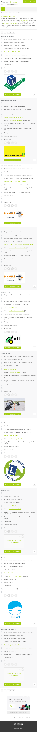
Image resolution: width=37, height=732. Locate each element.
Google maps (20, 42)
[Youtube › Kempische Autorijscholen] (15, 664)
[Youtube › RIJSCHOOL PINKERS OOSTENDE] (15, 205)
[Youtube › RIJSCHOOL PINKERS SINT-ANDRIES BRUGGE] (15, 268)
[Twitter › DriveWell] (5, 595)
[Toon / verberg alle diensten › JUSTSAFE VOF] (20, 381)
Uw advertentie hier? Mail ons (18, 712)
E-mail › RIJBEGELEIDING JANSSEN (13, 117)
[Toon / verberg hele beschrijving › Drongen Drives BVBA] (20, 442)
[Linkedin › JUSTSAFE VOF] (12, 394)
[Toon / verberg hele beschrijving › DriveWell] (20, 579)
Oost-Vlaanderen (8, 426)
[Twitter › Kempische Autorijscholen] (5, 664)
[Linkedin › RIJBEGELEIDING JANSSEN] (12, 142)
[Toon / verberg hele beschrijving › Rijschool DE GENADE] (20, 58)
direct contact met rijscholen (10, 23)
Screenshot (25, 55)
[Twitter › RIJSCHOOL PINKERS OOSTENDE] (5, 205)
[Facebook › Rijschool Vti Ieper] (8, 332)
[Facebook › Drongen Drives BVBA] (8, 456)
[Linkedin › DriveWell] (12, 595)
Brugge (15, 235)
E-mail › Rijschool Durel (10, 505)
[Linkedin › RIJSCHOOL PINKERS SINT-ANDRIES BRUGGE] (12, 268)
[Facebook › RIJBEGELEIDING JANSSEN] (8, 142)
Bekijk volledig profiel (12, 94)
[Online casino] (18, 696)
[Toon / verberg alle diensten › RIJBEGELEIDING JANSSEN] (20, 129)
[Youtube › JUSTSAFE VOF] (15, 394)
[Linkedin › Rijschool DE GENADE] (12, 71)
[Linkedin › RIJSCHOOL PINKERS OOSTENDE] (12, 205)
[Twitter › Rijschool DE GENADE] (5, 71)
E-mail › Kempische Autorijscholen (12, 645)
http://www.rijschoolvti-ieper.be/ (16, 311)
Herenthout (13, 635)
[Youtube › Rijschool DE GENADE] (15, 71)
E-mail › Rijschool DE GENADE (12, 52)
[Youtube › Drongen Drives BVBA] (15, 456)
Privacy (21, 728)
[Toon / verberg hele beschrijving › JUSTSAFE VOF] (20, 376)
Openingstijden (8, 64)
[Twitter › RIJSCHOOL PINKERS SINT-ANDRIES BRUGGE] (5, 268)
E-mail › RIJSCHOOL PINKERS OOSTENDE (15, 181)
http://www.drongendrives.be (16, 438)
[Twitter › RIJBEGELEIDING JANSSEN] (5, 142)
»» (13, 32)
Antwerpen (6, 42)
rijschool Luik (24, 20)
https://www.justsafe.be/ (15, 372)
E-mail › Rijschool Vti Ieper (10, 307)
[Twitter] (15, 724)
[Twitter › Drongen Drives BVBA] (5, 456)
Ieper (15, 298)
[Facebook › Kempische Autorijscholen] (8, 664)
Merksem (12, 42)
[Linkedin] (21, 724)
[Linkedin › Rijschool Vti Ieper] (12, 332)
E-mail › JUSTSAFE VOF (10, 369)
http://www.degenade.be (14, 55)
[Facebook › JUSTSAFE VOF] (8, 394)
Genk (10, 496)
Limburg (6, 359)
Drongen (16, 426)
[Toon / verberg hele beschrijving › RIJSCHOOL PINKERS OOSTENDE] (20, 188)
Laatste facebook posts (10, 136)
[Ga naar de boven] (34, 94)
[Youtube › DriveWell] (15, 595)
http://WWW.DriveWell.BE (15, 576)
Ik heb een (29, 1)
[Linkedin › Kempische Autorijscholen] (12, 664)
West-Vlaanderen (8, 172)
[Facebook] (18, 724)
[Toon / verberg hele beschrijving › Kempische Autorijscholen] (20, 651)
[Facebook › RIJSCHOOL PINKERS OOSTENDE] (8, 205)
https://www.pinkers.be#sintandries (17, 248)
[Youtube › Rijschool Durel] (15, 531)
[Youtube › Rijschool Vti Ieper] (15, 332)
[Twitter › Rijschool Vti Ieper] (5, 332)
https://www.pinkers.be (14, 184)
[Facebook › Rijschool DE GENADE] (8, 71)
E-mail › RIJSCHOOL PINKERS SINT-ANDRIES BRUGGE (18, 244)
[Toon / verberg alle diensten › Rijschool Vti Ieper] (20, 318)
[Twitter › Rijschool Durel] (5, 531)
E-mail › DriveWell (8, 573)
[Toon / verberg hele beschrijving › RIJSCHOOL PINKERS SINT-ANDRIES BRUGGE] (20, 252)
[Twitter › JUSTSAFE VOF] (5, 394)
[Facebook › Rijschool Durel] (8, 531)
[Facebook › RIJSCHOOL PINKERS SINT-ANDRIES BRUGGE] (8, 268)
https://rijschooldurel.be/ (15, 509)
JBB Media (17, 728)
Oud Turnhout (13, 106)
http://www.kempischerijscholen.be (17, 648)
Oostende (16, 172)
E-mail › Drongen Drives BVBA (11, 435)
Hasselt (11, 359)
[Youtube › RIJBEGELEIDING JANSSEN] (15, 142)
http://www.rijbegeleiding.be (15, 120)
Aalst (14, 563)
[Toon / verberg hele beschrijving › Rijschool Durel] (20, 513)
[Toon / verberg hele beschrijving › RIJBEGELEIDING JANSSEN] (20, 124)
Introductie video (23, 588)
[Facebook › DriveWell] (8, 595)
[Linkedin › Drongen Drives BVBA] (12, 456)
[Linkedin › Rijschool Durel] (12, 531)
